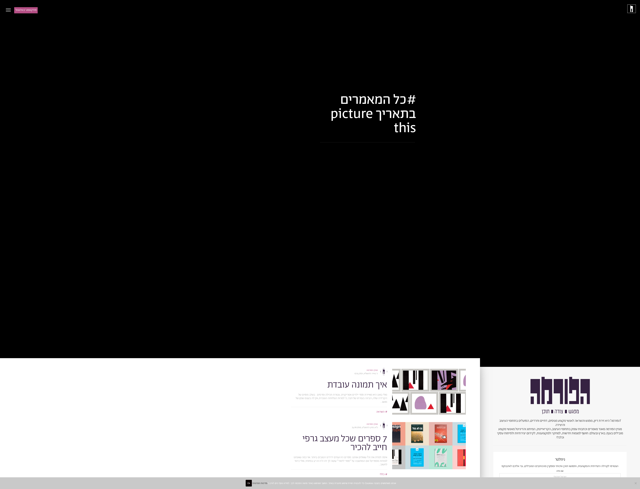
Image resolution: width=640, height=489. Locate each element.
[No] (636, 483)
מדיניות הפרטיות (259, 483)
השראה (380, 412)
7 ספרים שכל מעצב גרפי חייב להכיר (345, 443)
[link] (429, 391)
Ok (248, 483)
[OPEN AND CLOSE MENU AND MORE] (7, 10)
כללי (382, 474)
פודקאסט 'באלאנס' (25, 10)
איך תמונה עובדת (357, 385)
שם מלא (560, 471)
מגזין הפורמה (372, 370)
